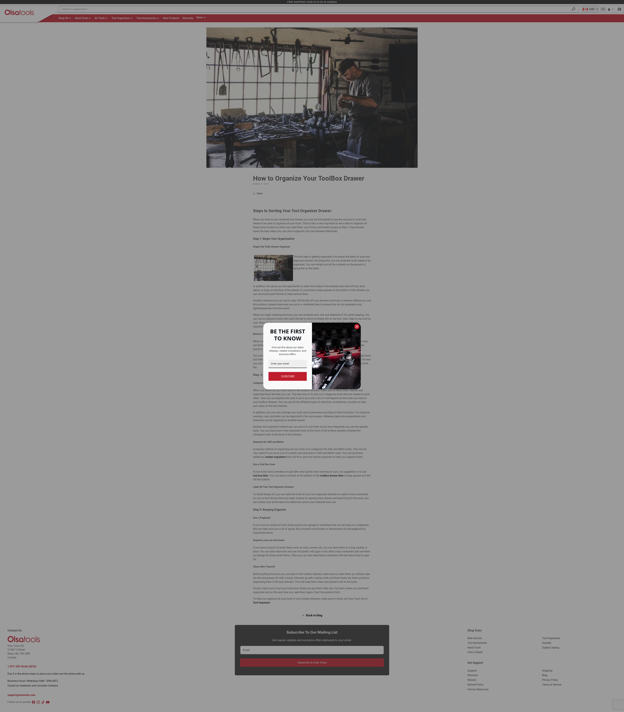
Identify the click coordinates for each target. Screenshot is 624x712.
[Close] (357, 327)
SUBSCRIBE (287, 376)
